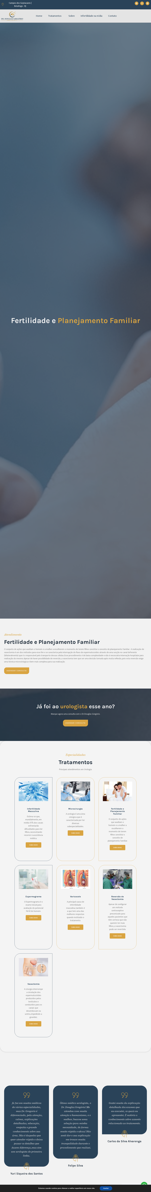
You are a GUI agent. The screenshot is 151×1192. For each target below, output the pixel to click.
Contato (112, 16)
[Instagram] (142, 3)
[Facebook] (136, 3)
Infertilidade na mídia (91, 16)
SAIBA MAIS (33, 844)
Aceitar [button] (106, 1188)
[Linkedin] (147, 3)
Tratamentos (54, 16)
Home (39, 16)
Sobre (72, 16)
